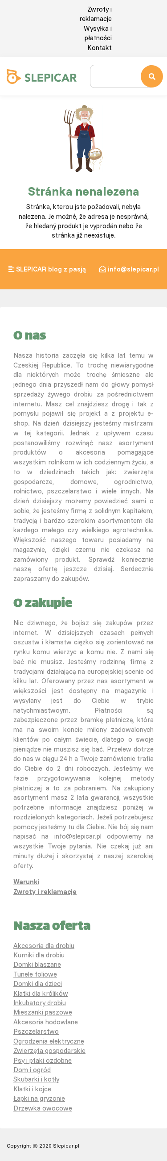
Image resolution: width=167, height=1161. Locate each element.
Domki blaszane (37, 964)
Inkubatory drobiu (39, 1002)
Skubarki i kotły (36, 1079)
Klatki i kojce (32, 1089)
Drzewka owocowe (42, 1108)
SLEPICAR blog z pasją (51, 269)
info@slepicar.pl (133, 269)
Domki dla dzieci (37, 983)
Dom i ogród (32, 1069)
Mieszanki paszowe (42, 1012)
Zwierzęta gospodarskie (49, 1050)
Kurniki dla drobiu (39, 955)
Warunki (26, 881)
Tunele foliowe (35, 974)
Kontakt (99, 47)
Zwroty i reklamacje (45, 891)
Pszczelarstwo (36, 1031)
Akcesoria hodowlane (45, 1022)
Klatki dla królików (40, 993)
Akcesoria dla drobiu (43, 945)
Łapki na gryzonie (39, 1098)
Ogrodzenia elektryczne (48, 1041)
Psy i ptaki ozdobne (42, 1060)
